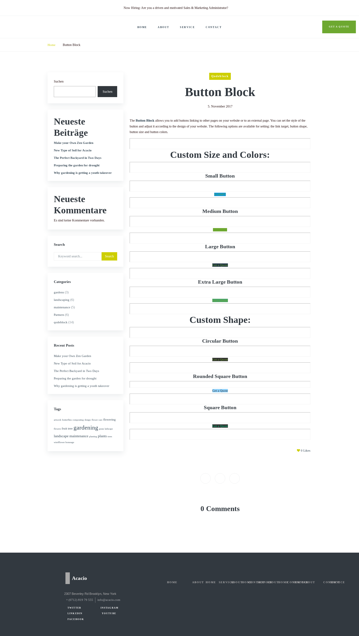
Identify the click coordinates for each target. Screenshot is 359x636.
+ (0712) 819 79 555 (79, 599)
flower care (97, 420)
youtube (109, 613)
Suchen (59, 81)
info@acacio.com (108, 599)
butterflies (67, 420)
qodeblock (61, 322)
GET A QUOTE (339, 27)
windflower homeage (64, 442)
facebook (76, 619)
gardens (59, 292)
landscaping (61, 299)
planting (93, 436)
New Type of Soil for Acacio (73, 150)
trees (110, 436)
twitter (74, 608)
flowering (109, 419)
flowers (57, 429)
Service (187, 27)
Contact (214, 27)
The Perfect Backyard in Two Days (77, 157)
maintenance (62, 307)
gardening (86, 427)
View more (220, 229)
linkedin (75, 613)
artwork (57, 420)
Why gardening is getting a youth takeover (83, 172)
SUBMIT (220, 194)
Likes (305, 450)
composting (78, 420)
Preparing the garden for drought (77, 165)
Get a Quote (220, 265)
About (163, 27)
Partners (59, 314)
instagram (109, 608)
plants (102, 436)
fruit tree (67, 428)
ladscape (109, 429)
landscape (61, 436)
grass (101, 429)
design (88, 420)
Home (142, 27)
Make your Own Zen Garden (73, 142)
